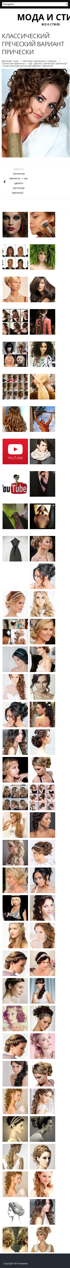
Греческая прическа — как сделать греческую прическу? (34, 63)
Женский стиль (10, 61)
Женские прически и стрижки (39, 61)
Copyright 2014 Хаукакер (15, 1263)
